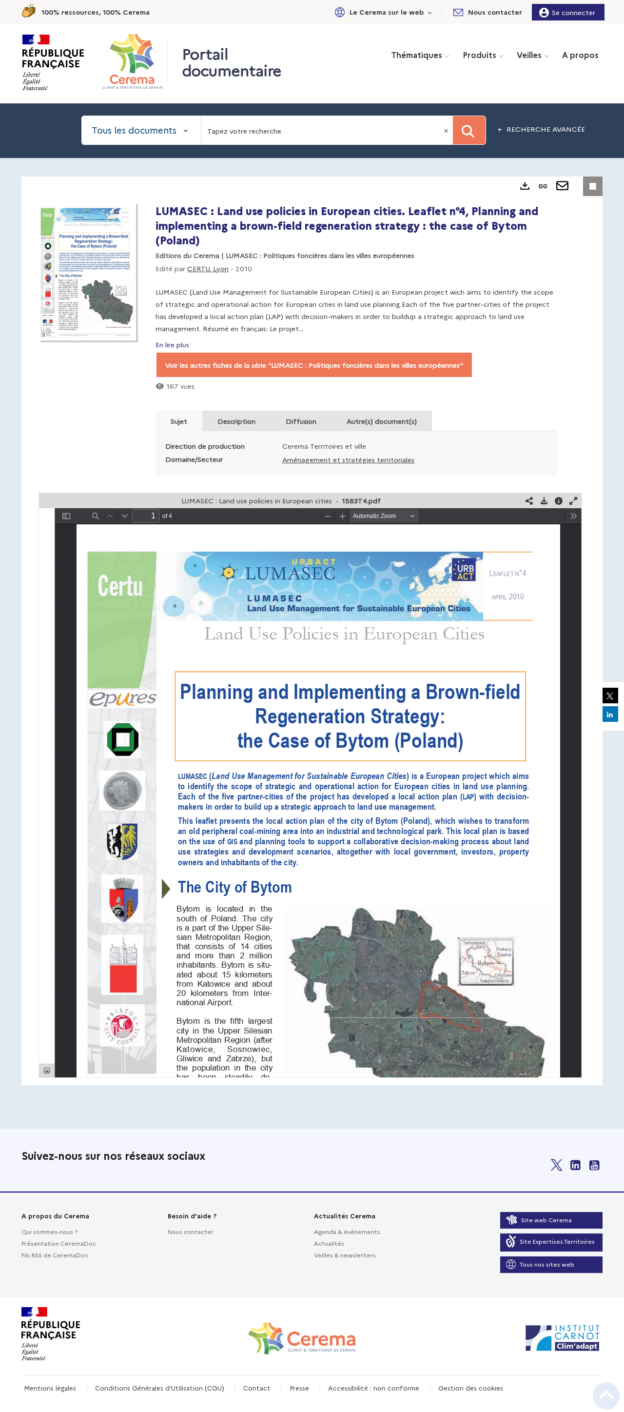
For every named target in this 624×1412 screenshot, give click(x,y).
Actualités (329, 1243)
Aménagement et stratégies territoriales (348, 459)
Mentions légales (50, 1387)
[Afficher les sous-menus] (430, 12)
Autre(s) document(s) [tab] (382, 421)
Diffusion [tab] (301, 421)
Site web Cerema (546, 1219)
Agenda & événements (347, 1231)
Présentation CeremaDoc (58, 1243)
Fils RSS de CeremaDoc (54, 1255)
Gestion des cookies (470, 1387)
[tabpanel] (312, 631)
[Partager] (529, 501)
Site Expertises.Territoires (557, 1241)
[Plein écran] (573, 501)
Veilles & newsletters (345, 1255)
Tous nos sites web (547, 1264)
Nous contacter (191, 1231)
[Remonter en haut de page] (606, 1396)
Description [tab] (236, 421)
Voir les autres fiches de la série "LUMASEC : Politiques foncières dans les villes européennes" (314, 365)
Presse (299, 1387)
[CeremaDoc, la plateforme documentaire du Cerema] (134, 61)
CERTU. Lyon (208, 268)
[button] (382, 12)
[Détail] (559, 501)
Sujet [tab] (179, 421)
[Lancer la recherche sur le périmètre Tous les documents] (469, 130)
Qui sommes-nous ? (49, 1231)
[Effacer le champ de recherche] (447, 130)
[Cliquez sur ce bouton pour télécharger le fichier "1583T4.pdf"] (544, 501)
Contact (257, 1387)
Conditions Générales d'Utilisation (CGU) (159, 1387)
